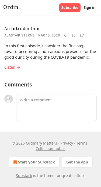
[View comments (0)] (73, 35)
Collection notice (50, 148)
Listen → (12, 67)
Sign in (90, 7)
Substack (24, 175)
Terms (81, 143)
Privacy (66, 143)
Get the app (77, 162)
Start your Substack (36, 162)
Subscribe (69, 7)
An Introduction (22, 28)
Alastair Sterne (19, 35)
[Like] (65, 35)
